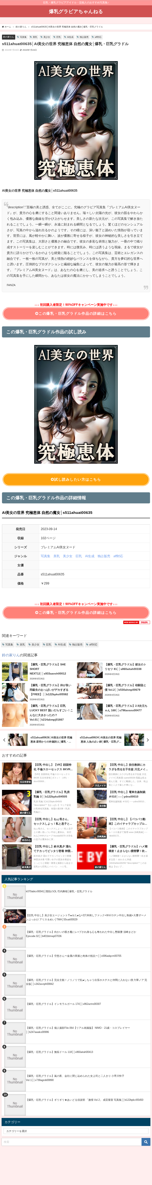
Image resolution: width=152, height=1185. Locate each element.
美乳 (35, 37)
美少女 (47, 37)
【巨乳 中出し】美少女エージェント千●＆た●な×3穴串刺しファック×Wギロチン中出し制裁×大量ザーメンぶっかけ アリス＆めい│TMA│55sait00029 (86, 917)
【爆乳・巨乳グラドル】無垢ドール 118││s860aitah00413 (59, 1052)
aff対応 (98, 37)
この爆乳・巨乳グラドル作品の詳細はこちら (78, 313)
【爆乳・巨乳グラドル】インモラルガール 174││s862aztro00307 (63, 1004)
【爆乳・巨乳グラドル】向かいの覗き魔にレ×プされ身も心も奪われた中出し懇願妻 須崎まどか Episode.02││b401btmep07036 (81, 934)
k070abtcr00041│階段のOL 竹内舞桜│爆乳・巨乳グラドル (59, 891)
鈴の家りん (8, 37)
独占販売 (84, 37)
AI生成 (70, 37)
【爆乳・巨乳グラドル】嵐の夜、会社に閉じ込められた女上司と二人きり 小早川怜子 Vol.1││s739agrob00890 (75, 1078)
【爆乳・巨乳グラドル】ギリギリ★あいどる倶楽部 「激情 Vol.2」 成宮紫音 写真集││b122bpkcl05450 (84, 1100)
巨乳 (58, 37)
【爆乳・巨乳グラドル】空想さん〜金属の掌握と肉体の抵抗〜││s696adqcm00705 (73, 956)
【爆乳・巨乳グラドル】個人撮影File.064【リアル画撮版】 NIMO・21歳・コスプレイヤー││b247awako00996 (78, 1030)
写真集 (23, 37)
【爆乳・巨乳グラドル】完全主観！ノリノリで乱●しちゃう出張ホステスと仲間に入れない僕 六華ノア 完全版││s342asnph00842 (86, 982)
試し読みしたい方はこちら (77, 479)
